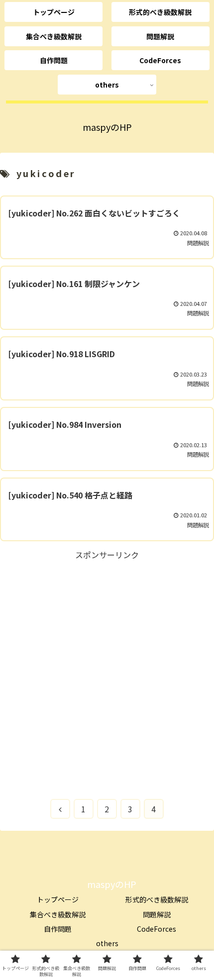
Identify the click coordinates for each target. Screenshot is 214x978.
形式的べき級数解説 (156, 899)
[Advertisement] (107, 669)
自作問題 (58, 929)
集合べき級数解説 (58, 914)
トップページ (58, 899)
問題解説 (157, 914)
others (107, 943)
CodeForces (156, 929)
